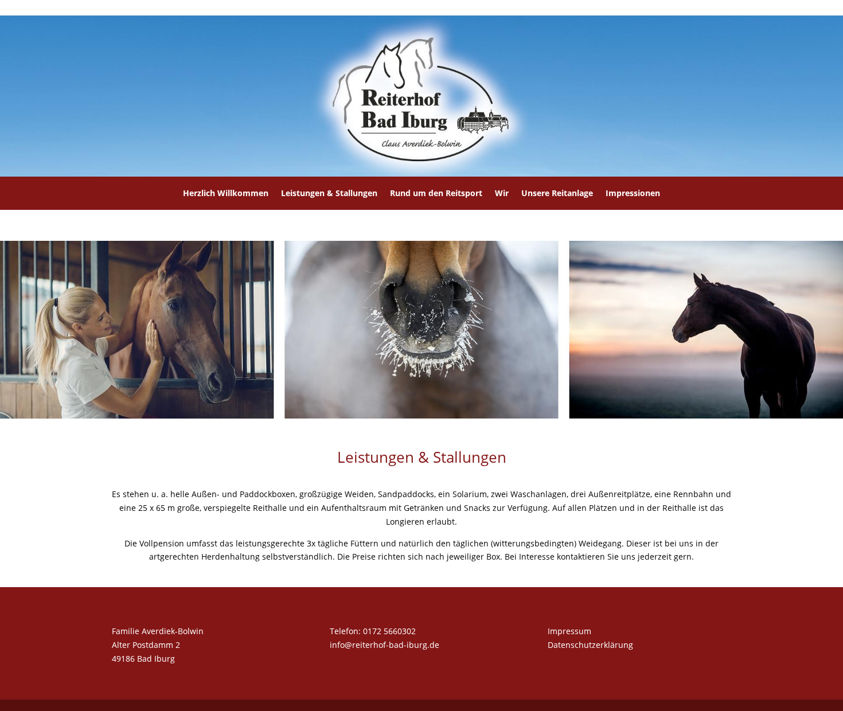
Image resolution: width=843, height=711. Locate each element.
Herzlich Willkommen (225, 192)
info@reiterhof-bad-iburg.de (384, 644)
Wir (502, 192)
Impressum (569, 631)
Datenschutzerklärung (590, 644)
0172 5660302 (389, 631)
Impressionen (633, 192)
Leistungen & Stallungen (329, 192)
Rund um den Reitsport (436, 192)
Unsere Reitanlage (557, 192)
